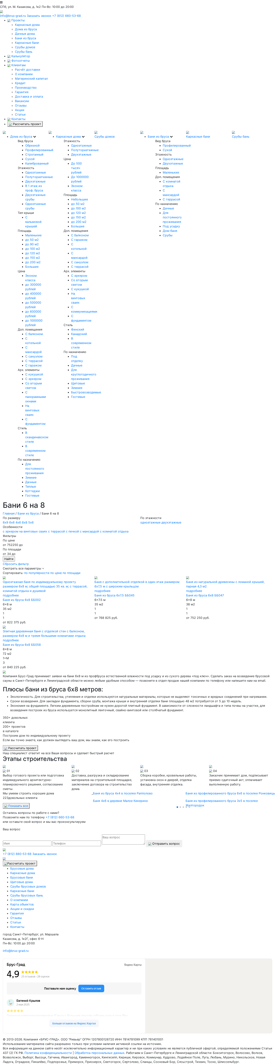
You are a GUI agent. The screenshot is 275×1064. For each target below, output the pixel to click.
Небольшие (79, 199)
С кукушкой (34, 374)
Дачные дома (25, 34)
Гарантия (21, 92)
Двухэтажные (35, 181)
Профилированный (39, 150)
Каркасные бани (27, 42)
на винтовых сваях (33, 531)
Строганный (34, 154)
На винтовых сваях (32, 410)
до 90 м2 (32, 244)
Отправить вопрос (165, 843)
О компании (24, 74)
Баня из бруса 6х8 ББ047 (205, 595)
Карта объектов (22, 904)
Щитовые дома (21, 882)
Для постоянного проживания (34, 468)
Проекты (17, 20)
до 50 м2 (32, 240)
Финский (77, 329)
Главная (9, 513)
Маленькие (33, 235)
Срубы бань (23, 51)
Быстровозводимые (86, 392)
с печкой (72, 531)
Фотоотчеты (20, 60)
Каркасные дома (27, 25)
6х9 (5, 522)
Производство (26, 87)
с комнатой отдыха (114, 531)
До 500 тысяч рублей (76, 168)
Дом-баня (170, 231)
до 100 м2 (32, 249)
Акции (19, 110)
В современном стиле (35, 450)
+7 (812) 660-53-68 (66, 16)
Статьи (20, 114)
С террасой (34, 361)
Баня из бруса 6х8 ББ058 (22, 645)
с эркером (10, 531)
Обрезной (32, 145)
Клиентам (18, 65)
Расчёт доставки (27, 69)
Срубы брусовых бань (26, 895)
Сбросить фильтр (16, 564)
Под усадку (171, 226)
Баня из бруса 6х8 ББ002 (22, 600)
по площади (71, 573)
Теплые (30, 486)
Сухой (30, 159)
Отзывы (21, 105)
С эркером (33, 379)
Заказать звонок (39, 16)
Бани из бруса (25, 38)
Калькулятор (20, 56)
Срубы (167, 235)
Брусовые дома (22, 868)
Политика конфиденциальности (48, 1053)
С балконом (34, 334)
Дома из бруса (26, 29)
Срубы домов (25, 47)
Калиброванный (37, 163)
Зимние (30, 477)
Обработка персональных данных (99, 1053)
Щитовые (78, 383)
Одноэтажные (35, 172)
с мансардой (89, 531)
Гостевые (32, 495)
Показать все (17, 806)
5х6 (31, 522)
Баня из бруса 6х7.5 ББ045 (114, 595)
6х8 (24, 522)
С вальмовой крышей (33, 221)
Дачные (30, 482)
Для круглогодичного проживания (83, 374)
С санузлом (33, 356)
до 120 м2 (32, 253)
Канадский (79, 334)
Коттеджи (32, 491)
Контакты (17, 119)
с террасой (56, 531)
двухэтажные (171, 522)
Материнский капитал (31, 78)
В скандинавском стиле (36, 437)
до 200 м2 (33, 262)
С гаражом (33, 365)
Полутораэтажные (39, 177)
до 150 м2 (32, 258)
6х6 (12, 522)
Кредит (20, 83)
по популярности (36, 573)
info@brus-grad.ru (13, 16)
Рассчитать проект (26, 124)
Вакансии (22, 101)
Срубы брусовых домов (28, 886)
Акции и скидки (22, 909)
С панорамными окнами (35, 396)
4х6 (18, 522)
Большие (32, 266)
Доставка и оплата (29, 96)
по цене (56, 573)
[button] (177, 807)
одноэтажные (150, 522)
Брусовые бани (21, 877)
